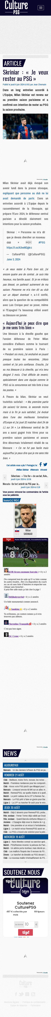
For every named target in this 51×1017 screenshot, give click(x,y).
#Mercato (34, 469)
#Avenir (43, 469)
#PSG (42, 242)
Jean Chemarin (39, 84)
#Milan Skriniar (22, 469)
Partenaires (36, 1005)
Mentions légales (11, 1002)
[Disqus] (25, 602)
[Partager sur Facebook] (40, 465)
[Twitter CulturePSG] (21, 994)
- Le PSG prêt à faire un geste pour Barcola (26, 799)
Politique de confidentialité (34, 1002)
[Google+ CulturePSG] (27, 994)
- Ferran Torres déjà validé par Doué (25, 815)
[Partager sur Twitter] (45, 465)
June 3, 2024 (13, 259)
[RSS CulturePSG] (33, 994)
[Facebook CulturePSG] (16, 994)
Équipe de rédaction (18, 1005)
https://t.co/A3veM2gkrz (19, 247)
